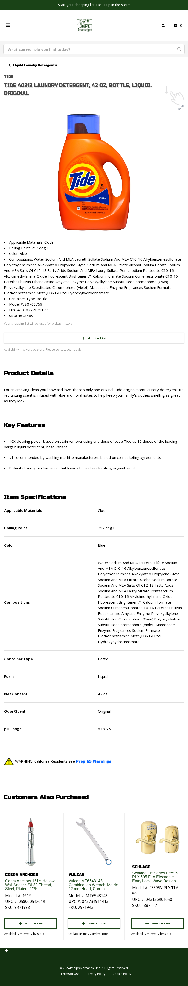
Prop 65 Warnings (94, 761)
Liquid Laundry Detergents (35, 65)
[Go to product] (30, 841)
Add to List (97, 338)
